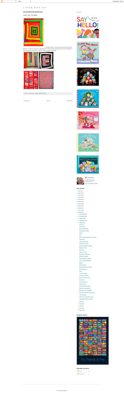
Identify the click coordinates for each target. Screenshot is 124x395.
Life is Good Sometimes (85, 260)
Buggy (80, 263)
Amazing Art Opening (84, 254)
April (80, 308)
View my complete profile (91, 183)
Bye (80, 235)
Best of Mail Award (83, 228)
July (80, 301)
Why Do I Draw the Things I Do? (87, 292)
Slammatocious (83, 269)
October (81, 218)
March (81, 310)
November (82, 216)
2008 (79, 208)
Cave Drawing (82, 294)
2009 (79, 206)
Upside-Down (82, 265)
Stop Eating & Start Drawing (86, 299)
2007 (79, 210)
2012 (79, 199)
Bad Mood (81, 250)
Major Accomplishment (84, 288)
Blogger (65, 390)
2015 (79, 193)
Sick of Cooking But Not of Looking (87, 237)
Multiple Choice (83, 248)
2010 (79, 203)
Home (48, 100)
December (82, 214)
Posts (80, 371)
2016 (79, 191)
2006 (79, 212)
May (80, 306)
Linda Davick (90, 177)
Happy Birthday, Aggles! (85, 258)
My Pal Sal (82, 280)
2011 (79, 201)
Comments (81, 374)
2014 (79, 195)
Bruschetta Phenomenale (85, 267)
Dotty (80, 271)
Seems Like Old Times (84, 286)
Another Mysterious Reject (85, 246)
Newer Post (26, 100)
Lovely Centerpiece (84, 275)
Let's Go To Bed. (83, 273)
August (81, 222)
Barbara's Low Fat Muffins (85, 290)
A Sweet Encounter (84, 243)
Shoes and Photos (83, 241)
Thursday (81, 224)
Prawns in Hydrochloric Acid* (86, 297)
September (82, 220)
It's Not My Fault (83, 282)
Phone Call (82, 239)
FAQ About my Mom (84, 231)
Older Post (69, 100)
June (80, 304)
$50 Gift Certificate (83, 256)
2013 (79, 197)
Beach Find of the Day (84, 277)
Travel (80, 233)
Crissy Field (82, 226)
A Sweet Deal (82, 284)
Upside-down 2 (83, 252)
